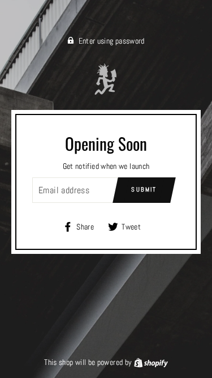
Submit (144, 189)
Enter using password (112, 41)
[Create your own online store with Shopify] (151, 362)
